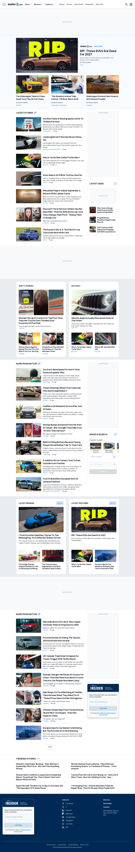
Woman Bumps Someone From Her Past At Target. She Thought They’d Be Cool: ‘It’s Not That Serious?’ (62, 427)
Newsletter (89, 4)
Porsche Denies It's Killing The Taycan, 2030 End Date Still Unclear (62, 639)
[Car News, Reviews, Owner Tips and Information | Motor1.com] (15, 4)
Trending (46, 223)
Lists (81, 65)
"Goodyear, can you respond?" (54, 719)
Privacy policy (51, 845)
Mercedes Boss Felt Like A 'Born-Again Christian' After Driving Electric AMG (61, 623)
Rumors (45, 418)
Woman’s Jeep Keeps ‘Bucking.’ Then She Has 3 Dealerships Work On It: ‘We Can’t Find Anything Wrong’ (37, 766)
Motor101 (45, 165)
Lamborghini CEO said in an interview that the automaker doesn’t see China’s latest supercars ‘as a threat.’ (62, 145)
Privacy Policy (110, 713)
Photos (69, 4)
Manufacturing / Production (51, 149)
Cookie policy (62, 845)
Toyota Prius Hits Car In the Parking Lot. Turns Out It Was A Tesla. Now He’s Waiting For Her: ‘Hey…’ (94, 776)
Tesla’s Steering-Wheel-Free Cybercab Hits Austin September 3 (62, 389)
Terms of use (84, 845)
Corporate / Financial (58, 105)
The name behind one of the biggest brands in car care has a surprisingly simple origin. (63, 162)
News (27, 4)
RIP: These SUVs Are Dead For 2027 (98, 52)
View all (60, 503)
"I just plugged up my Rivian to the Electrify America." (62, 684)
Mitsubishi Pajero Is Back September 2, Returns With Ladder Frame (62, 192)
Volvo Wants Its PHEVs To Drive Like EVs (62, 175)
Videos (61, 4)
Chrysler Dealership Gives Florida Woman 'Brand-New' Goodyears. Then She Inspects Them (63, 712)
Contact (106, 807)
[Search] (126, 4)
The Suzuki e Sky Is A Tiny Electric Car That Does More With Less (61, 231)
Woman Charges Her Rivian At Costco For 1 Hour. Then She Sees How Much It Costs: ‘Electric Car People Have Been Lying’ (63, 677)
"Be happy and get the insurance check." (58, 434)
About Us (106, 800)
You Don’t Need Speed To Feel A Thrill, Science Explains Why (61, 371)
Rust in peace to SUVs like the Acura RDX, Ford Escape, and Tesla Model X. (96, 59)
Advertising (107, 803)
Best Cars (99, 4)
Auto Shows (78, 4)
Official (18, 105)
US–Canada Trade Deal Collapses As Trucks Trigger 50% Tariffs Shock (60, 657)
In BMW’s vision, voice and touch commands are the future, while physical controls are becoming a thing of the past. (63, 450)
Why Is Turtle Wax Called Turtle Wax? (61, 157)
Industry (45, 630)
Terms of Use (103, 715)
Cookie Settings (73, 845)
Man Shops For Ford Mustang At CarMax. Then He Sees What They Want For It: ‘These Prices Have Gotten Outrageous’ (63, 695)
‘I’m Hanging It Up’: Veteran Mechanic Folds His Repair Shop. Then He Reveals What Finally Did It (93, 786)
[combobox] (103, 457)
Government (47, 131)
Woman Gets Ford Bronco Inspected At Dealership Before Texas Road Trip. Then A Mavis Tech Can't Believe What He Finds (38, 777)
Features (49, 4)
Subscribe (103, 708)
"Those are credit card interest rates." (56, 701)
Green (45, 182)
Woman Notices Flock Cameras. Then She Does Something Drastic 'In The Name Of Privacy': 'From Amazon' (93, 766)
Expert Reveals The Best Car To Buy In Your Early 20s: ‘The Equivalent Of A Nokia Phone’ (39, 786)
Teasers (89, 105)
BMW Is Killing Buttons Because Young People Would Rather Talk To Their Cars (62, 443)
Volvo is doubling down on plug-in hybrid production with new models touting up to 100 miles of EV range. (62, 179)
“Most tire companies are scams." (55, 221)
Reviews (37, 4)
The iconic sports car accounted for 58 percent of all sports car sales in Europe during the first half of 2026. (62, 735)
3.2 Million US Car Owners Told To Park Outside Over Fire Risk (61, 462)
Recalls (45, 473)
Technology (46, 382)
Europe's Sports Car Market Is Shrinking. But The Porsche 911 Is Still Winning (62, 729)
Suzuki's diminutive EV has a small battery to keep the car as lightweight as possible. (62, 237)
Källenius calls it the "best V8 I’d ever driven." (59, 628)
